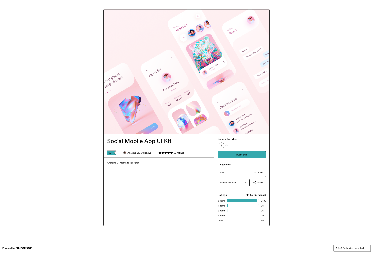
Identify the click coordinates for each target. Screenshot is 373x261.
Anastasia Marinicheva (139, 152)
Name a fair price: (227, 139)
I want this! (241, 154)
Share (260, 182)
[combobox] (234, 182)
